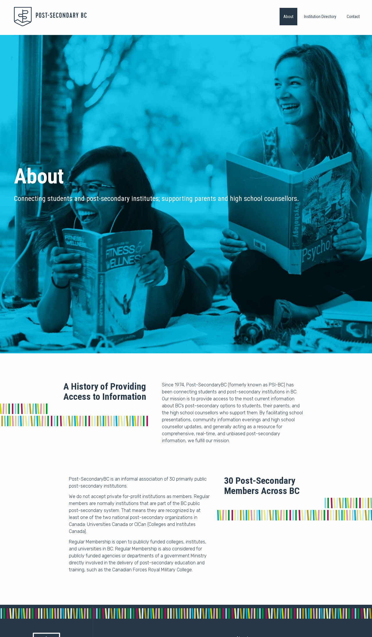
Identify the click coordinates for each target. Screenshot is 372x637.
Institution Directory (320, 16)
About (288, 16)
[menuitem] (288, 16)
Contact (353, 16)
